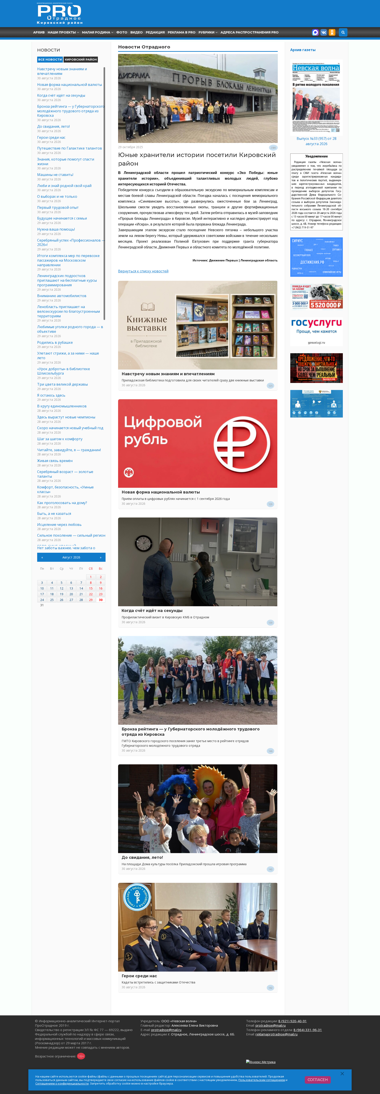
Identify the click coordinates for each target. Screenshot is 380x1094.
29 (91, 600)
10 (42, 588)
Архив (39, 32)
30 (100, 600)
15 (91, 588)
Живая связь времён (55, 460)
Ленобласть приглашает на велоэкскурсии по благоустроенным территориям (68, 311)
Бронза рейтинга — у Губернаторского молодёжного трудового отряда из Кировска (71, 111)
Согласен (318, 1080)
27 (71, 600)
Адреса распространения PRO (250, 32)
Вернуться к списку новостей (143, 271)
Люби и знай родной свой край (64, 185)
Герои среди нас (139, 976)
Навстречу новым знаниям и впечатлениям (168, 373)
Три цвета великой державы (62, 384)
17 (42, 594)
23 (100, 594)
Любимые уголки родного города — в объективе (70, 329)
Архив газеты (303, 49)
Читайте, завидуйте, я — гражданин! (69, 449)
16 (100, 588)
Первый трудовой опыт (58, 207)
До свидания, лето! (142, 857)
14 (81, 588)
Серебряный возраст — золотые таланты (65, 474)
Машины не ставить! (55, 174)
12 (61, 588)
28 (81, 600)
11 (52, 588)
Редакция (155, 32)
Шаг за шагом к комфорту (59, 438)
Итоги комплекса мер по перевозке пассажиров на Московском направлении (68, 260)
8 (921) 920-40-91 (292, 1021)
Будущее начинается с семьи (62, 218)
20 (71, 594)
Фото (121, 32)
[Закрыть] (342, 1073)
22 (91, 594)
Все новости (50, 59)
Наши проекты (62, 32)
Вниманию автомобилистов (61, 295)
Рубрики (206, 32)
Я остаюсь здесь (51, 395)
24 (42, 600)
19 (61, 594)
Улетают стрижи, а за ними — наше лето (68, 355)
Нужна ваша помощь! (56, 229)
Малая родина (96, 32)
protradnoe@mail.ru (166, 1029)
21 (81, 594)
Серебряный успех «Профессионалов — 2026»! (71, 242)
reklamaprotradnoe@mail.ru (277, 1034)
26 (61, 600)
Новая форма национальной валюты (161, 492)
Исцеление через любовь (59, 524)
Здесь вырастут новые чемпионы (66, 417)
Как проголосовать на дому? (62, 502)
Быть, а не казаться (54, 513)
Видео (136, 32)
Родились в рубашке (55, 342)
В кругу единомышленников (62, 406)
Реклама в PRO (181, 32)
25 (52, 600)
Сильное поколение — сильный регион (71, 535)
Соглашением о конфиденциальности (62, 1083)
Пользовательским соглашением (261, 1080)
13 (71, 588)
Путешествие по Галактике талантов (69, 148)
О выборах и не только (57, 196)
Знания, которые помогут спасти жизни (65, 161)
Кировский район (81, 59)
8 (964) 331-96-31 (308, 1029)
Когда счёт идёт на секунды (152, 610)
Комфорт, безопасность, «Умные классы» (65, 489)
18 (52, 594)
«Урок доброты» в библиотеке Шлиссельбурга (63, 371)
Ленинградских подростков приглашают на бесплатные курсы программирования (67, 280)
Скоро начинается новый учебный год (70, 427)
